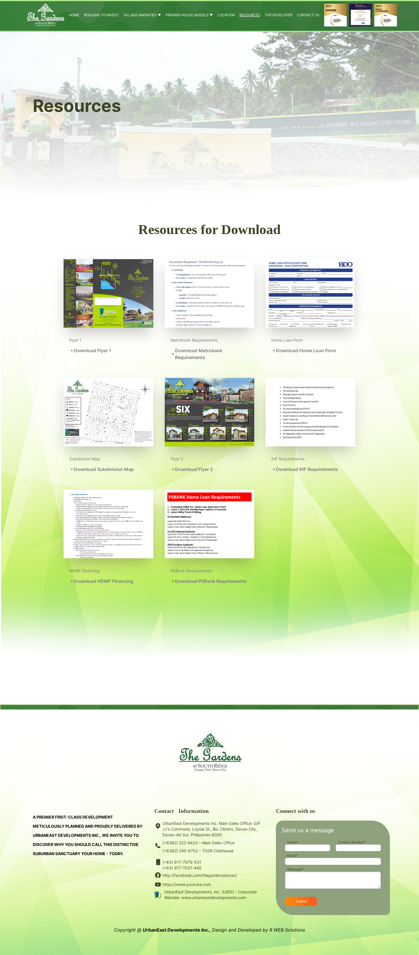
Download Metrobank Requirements (198, 354)
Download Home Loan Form (306, 350)
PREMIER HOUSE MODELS (188, 15)
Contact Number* (352, 842)
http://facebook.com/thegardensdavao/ (199, 875)
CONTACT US (308, 15)
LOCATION (226, 15)
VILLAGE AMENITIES (140, 15)
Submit (301, 901)
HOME (74, 15)
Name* (292, 842)
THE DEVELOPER (278, 15)
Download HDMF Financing (103, 581)
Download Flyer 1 (92, 350)
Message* (295, 869)
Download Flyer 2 (194, 469)
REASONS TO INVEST (101, 15)
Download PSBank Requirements (211, 581)
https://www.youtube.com (186, 884)
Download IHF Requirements (307, 469)
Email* (292, 855)
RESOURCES (249, 15)
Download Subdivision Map (104, 469)
